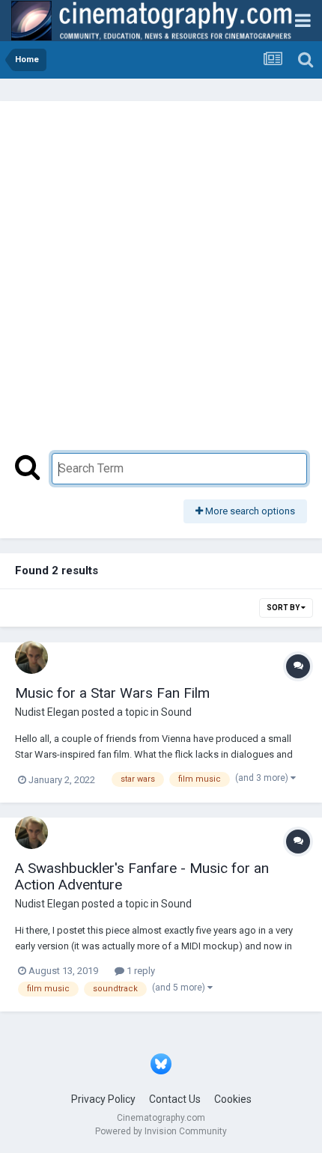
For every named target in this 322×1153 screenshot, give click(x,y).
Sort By (284, 607)
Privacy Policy (103, 1099)
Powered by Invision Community (161, 1131)
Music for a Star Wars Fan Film (112, 693)
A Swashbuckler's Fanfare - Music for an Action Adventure (142, 877)
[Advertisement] (161, 284)
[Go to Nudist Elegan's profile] (31, 657)
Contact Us (175, 1099)
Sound (176, 712)
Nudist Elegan (47, 712)
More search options (249, 511)
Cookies (233, 1099)
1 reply (139, 970)
